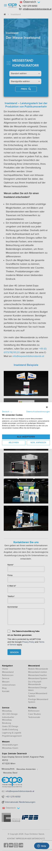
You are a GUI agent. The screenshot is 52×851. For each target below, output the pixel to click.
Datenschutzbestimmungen (38, 412)
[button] (7, 412)
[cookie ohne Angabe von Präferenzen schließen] (47, 407)
